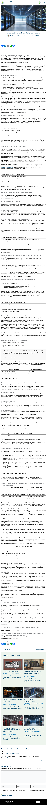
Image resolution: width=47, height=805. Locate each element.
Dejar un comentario (12, 704)
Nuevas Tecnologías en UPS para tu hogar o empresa (32, 672)
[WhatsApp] (10, 644)
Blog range (9, 757)
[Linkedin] (39, 802)
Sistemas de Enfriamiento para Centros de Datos (33, 700)
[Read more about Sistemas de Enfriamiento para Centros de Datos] (34, 692)
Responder (43, 760)
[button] (44, 2)
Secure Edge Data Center (10, 672)
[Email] (8, 46)
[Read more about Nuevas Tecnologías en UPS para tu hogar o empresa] (34, 664)
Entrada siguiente (41, 649)
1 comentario (30, 35)
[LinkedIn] (5, 46)
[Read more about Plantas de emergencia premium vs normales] (13, 692)
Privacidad (9, 802)
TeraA (5, 752)
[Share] (13, 644)
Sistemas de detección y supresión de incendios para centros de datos (11, 729)
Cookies (11, 801)
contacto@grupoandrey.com (7, 167)
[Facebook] (2, 46)
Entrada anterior (5, 649)
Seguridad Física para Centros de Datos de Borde (33, 729)
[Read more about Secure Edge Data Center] (13, 664)
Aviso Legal (7, 801)
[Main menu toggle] (40, 2)
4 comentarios (14, 675)
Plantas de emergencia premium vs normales (12, 700)
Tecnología (37, 35)
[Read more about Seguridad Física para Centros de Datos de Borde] (34, 720)
